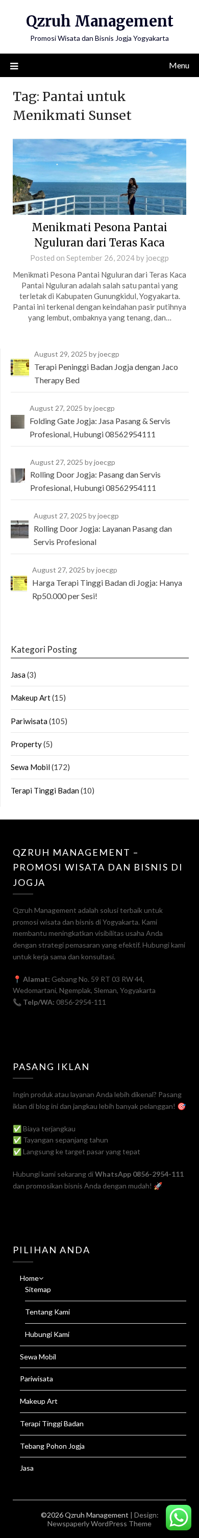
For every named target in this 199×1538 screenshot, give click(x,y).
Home (29, 1278)
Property (26, 744)
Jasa (18, 674)
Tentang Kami (47, 1311)
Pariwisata (29, 721)
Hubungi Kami (47, 1334)
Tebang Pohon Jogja (52, 1446)
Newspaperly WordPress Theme (99, 1523)
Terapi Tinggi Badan (45, 790)
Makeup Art (31, 697)
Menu (179, 65)
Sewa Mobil (30, 767)
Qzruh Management (99, 21)
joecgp (157, 257)
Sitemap (38, 1289)
